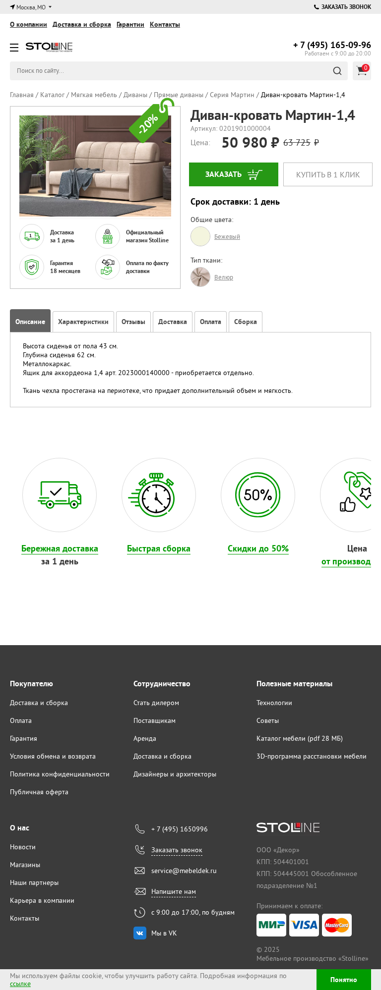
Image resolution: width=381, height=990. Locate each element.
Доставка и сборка (82, 24)
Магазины (25, 864)
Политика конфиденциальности (60, 774)
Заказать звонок (346, 7)
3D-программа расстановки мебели (311, 756)
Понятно (343, 979)
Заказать (223, 174)
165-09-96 (332, 45)
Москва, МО (31, 7)
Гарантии (130, 24)
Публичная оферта (39, 791)
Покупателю (31, 683)
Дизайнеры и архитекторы (174, 774)
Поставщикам (154, 720)
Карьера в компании (42, 900)
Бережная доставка (59, 548)
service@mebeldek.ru (184, 870)
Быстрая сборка (158, 548)
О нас (19, 828)
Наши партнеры (34, 882)
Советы (267, 720)
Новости (23, 846)
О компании (28, 24)
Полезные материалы (294, 683)
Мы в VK (164, 933)
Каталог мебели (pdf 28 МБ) (299, 738)
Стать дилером (156, 702)
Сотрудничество (161, 683)
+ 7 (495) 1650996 (179, 829)
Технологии (274, 702)
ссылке (20, 983)
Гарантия (23, 738)
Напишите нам (173, 891)
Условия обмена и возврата (53, 756)
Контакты (165, 24)
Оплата (21, 720)
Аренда (144, 738)
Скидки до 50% (258, 548)
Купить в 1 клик (328, 174)
